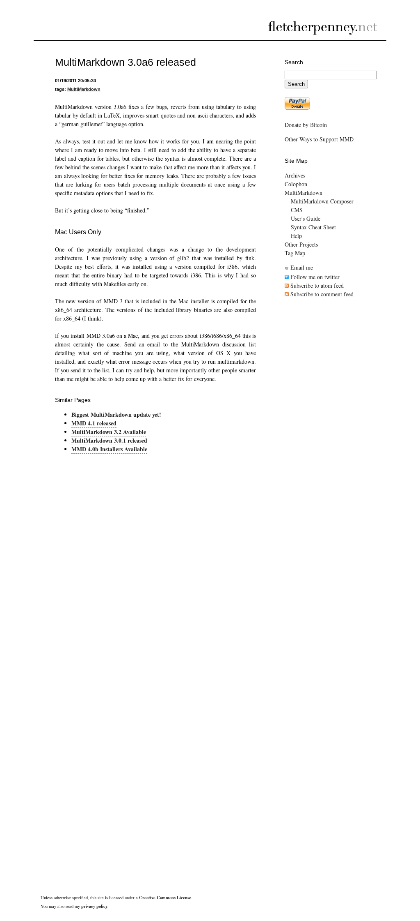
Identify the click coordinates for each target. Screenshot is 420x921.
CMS (297, 210)
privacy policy (94, 906)
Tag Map (295, 253)
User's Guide (305, 218)
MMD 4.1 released (93, 423)
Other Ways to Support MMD (319, 139)
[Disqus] (155, 562)
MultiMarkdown (83, 89)
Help (296, 236)
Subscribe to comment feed (321, 294)
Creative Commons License (165, 897)
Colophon (296, 184)
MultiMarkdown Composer (322, 201)
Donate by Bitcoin (306, 125)
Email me (299, 267)
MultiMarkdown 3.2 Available (108, 431)
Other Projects (301, 244)
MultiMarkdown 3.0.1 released (109, 440)
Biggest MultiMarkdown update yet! (116, 414)
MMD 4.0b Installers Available (109, 449)
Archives (295, 175)
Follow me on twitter (314, 277)
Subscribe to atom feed (316, 285)
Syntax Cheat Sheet (313, 227)
